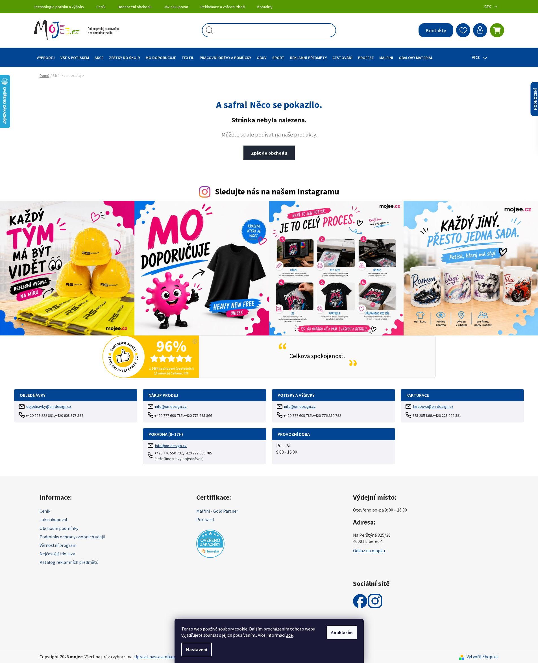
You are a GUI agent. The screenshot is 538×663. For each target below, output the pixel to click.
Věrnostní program (58, 545)
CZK (488, 6)
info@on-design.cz (171, 406)
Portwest (205, 519)
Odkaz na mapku (369, 550)
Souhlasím (342, 632)
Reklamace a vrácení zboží (223, 6)
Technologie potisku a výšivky (59, 6)
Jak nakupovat (176, 6)
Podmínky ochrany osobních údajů (72, 537)
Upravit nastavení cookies (159, 656)
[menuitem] (46, 57)
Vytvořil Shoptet (482, 656)
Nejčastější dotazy (57, 553)
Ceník (101, 6)
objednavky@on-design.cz (48, 406)
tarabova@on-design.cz (433, 406)
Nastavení (196, 649)
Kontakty (265, 6)
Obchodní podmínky (59, 528)
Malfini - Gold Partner (217, 511)
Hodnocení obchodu (135, 6)
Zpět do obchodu (269, 153)
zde (289, 635)
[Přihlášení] (480, 30)
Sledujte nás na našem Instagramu (277, 192)
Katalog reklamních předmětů (69, 562)
